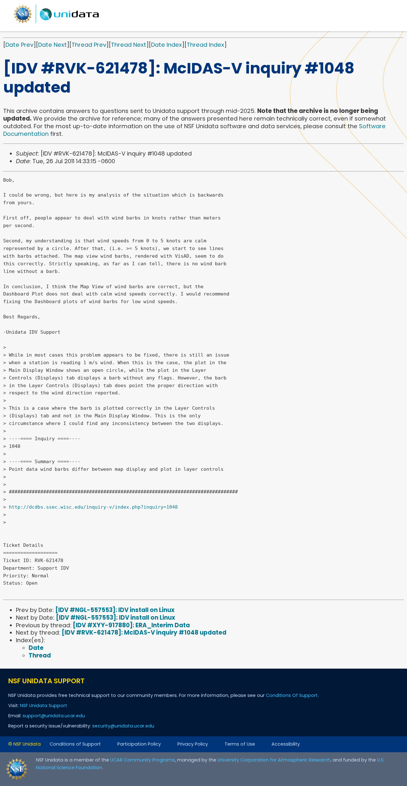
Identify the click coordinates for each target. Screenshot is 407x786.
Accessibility (286, 744)
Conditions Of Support (292, 695)
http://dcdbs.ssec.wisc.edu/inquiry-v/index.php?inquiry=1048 (93, 507)
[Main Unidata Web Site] (56, 23)
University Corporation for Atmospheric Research (273, 760)
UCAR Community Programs (142, 760)
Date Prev (19, 45)
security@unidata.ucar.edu (123, 726)
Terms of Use (239, 744)
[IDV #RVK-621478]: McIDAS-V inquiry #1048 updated (144, 632)
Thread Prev (89, 45)
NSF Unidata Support (43, 705)
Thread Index (205, 45)
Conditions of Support (75, 744)
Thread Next (128, 45)
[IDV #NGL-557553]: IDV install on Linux (115, 610)
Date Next (52, 45)
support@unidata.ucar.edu (54, 716)
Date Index (166, 45)
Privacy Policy (192, 744)
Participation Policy (139, 744)
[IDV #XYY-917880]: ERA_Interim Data (131, 625)
